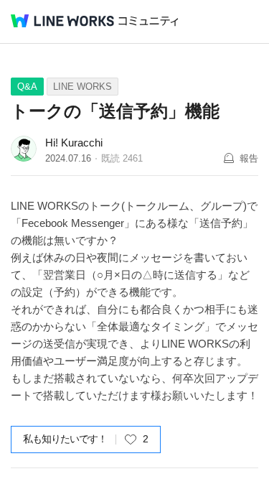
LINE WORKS (82, 86)
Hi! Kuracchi (74, 142)
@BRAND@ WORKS (62, 20)
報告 (249, 158)
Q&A (27, 86)
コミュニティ (148, 21)
